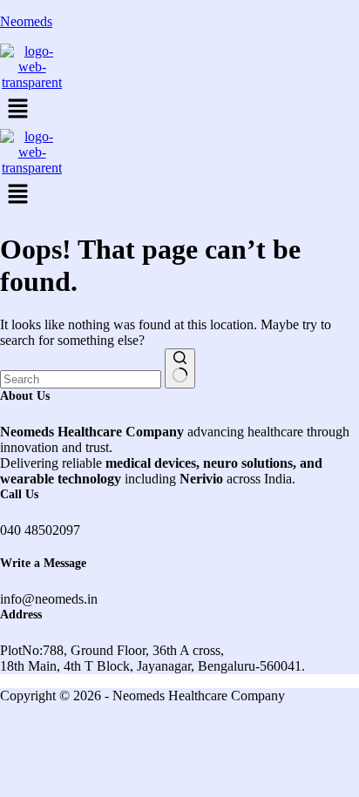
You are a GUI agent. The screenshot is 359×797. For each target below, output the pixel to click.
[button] (179, 110)
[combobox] (80, 379)
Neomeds (26, 21)
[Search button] (180, 368)
